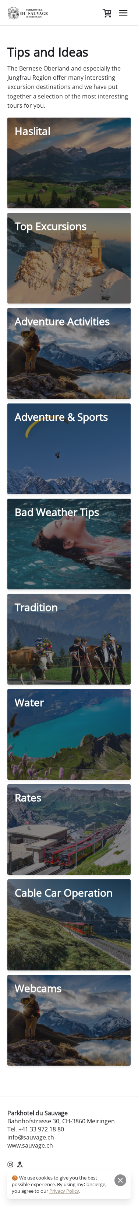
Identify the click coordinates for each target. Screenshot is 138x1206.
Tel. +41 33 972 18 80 (35, 1129)
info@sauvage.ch (30, 1137)
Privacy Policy (64, 1191)
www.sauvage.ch (30, 1145)
